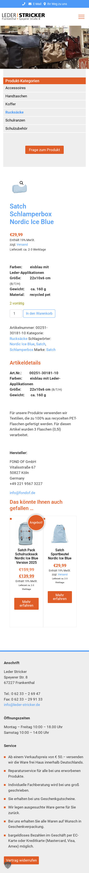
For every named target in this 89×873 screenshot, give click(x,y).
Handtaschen (16, 96)
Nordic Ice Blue (22, 344)
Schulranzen (15, 120)
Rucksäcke (18, 338)
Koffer (10, 104)
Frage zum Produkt (44, 150)
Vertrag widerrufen (21, 860)
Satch (40, 344)
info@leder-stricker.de (22, 705)
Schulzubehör (16, 128)
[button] (21, 183)
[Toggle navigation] (81, 17)
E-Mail (36, 4)
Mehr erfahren (26, 604)
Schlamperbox (21, 349)
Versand (22, 244)
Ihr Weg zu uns (57, 4)
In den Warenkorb (39, 313)
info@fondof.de (22, 493)
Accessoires (15, 88)
